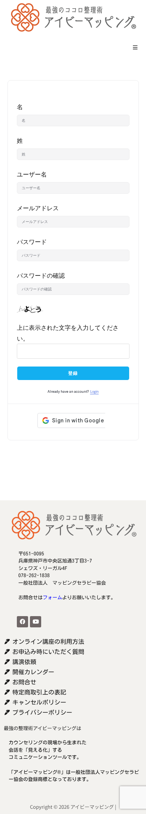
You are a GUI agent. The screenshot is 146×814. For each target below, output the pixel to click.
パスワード (32, 242)
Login (94, 391)
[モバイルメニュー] (133, 47)
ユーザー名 (32, 174)
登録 (73, 373)
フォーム (52, 597)
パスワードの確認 (41, 275)
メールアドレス (38, 208)
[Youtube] (35, 621)
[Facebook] (22, 621)
